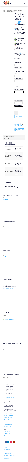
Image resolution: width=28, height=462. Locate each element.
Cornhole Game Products (9, 419)
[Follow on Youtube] (14, 442)
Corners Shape (18, 62)
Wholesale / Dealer (8, 426)
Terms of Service (7, 453)
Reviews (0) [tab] (6, 138)
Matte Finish (17, 128)
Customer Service (10, 397)
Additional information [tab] (9, 136)
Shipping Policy (7, 449)
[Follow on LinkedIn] (8, 442)
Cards (18, 126)
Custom (21, 126)
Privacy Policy (7, 447)
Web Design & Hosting (8, 424)
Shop (7, 10)
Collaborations (7, 433)
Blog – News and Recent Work (10, 438)
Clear (15, 100)
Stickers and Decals (8, 417)
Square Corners (21, 129)
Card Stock (18, 85)
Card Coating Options (19, 72)
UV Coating (16, 130)
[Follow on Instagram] (11, 442)
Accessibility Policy (8, 458)
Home (4, 10)
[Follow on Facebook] (6, 442)
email (20, 53)
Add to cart (19, 116)
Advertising (16, 125)
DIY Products (7, 422)
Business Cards (17, 124)
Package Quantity (19, 97)
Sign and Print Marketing (12, 10)
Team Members (7, 431)
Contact (5, 435)
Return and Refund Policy (9, 455)
